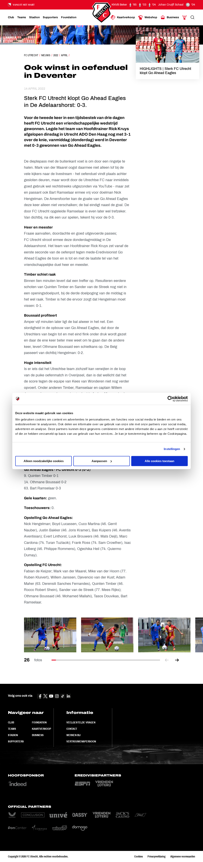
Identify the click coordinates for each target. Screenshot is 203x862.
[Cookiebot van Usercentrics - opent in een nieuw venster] (170, 399)
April (64, 55)
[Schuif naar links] (167, 660)
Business (38, 735)
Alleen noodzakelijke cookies (44, 461)
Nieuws (45, 55)
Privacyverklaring (156, 856)
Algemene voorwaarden (182, 856)
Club (11, 722)
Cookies (138, 856)
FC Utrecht (31, 55)
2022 (55, 55)
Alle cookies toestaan (159, 461)
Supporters (16, 741)
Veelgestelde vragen (80, 722)
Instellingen (172, 449)
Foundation (39, 722)
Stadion (13, 735)
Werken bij (73, 735)
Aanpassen (99, 461)
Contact (71, 729)
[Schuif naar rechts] (177, 660)
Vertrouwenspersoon (81, 741)
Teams (12, 729)
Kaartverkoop (41, 729)
